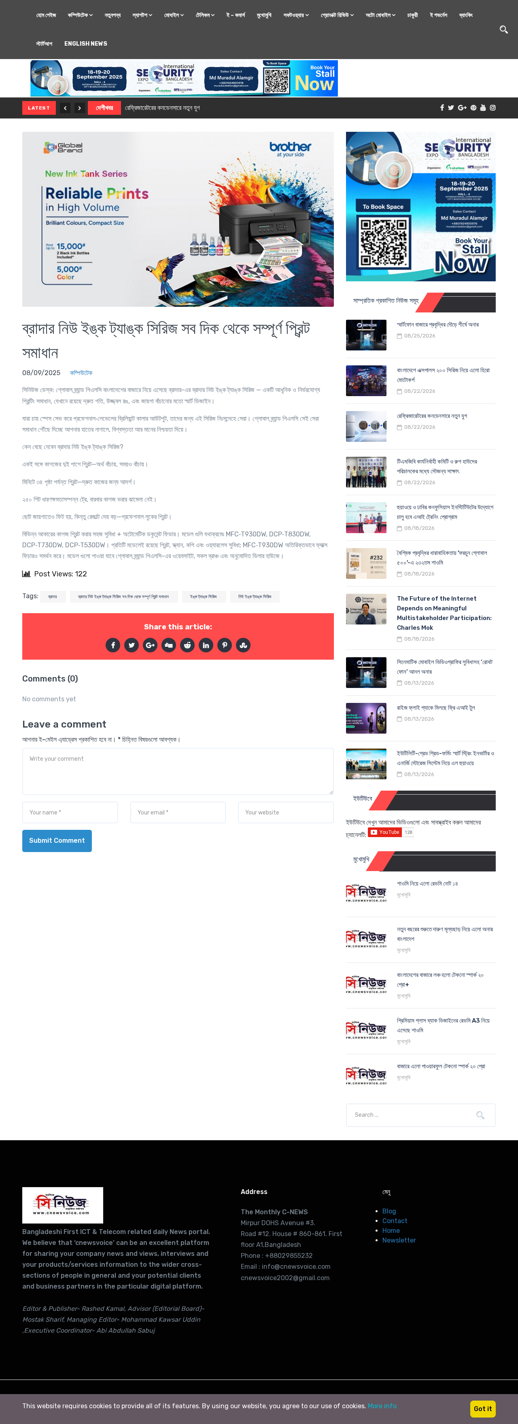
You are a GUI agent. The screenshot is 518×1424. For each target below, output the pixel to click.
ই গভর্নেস (438, 15)
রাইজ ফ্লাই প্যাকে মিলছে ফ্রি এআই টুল (436, 707)
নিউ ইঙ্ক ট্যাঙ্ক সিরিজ (255, 596)
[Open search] (504, 29)
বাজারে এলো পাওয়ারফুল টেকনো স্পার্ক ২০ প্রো (441, 1066)
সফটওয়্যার (294, 15)
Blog (389, 1211)
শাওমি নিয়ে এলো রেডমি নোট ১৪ (427, 883)
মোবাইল (172, 15)
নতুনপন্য (113, 15)
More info (382, 1406)
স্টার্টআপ (44, 43)
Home (391, 1230)
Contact (395, 1221)
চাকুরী (413, 15)
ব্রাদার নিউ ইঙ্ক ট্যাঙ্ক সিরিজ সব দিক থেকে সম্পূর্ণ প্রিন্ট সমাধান (124, 596)
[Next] (79, 108)
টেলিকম (203, 15)
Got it (483, 1409)
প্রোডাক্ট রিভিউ (335, 15)
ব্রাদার (53, 596)
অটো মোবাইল (379, 15)
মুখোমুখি (264, 15)
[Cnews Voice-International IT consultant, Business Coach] (62, 1205)
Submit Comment (57, 840)
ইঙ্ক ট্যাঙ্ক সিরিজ (204, 596)
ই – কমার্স (236, 15)
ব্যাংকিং (466, 15)
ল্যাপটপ (141, 15)
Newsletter (399, 1240)
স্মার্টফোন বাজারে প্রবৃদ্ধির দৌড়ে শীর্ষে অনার (438, 324)
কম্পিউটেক (78, 15)
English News (85, 43)
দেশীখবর (104, 108)
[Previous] (65, 108)
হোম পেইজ (46, 15)
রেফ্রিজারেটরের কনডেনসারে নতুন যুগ (162, 108)
